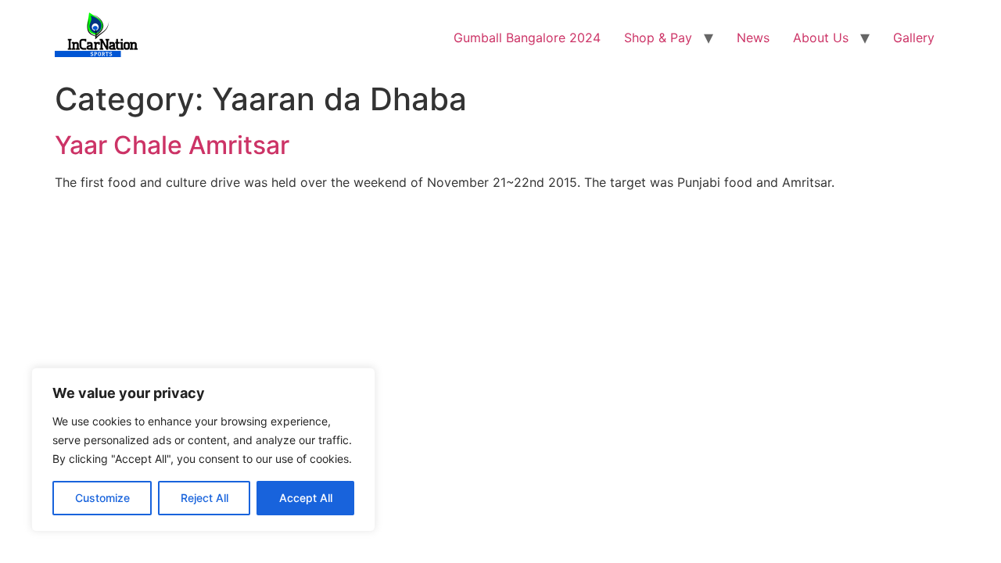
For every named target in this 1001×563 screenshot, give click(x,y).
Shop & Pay (658, 37)
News (753, 37)
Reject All (204, 497)
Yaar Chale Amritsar (172, 145)
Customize (102, 497)
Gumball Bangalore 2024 (527, 37)
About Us (821, 37)
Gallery (914, 37)
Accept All (305, 497)
